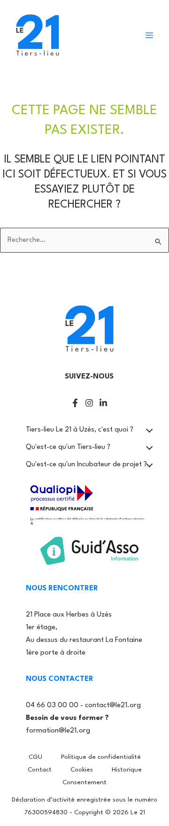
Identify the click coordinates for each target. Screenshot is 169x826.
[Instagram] (89, 403)
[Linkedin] (103, 403)
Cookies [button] (81, 770)
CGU (35, 757)
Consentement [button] (84, 783)
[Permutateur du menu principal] (149, 35)
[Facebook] (75, 403)
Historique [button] (127, 770)
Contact (40, 770)
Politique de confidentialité (101, 757)
